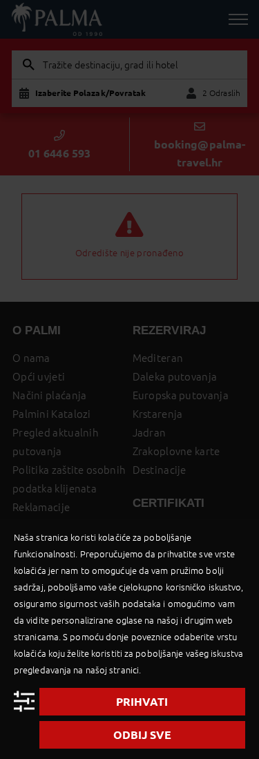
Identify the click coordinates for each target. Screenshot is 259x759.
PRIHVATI (142, 701)
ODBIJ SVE (142, 735)
